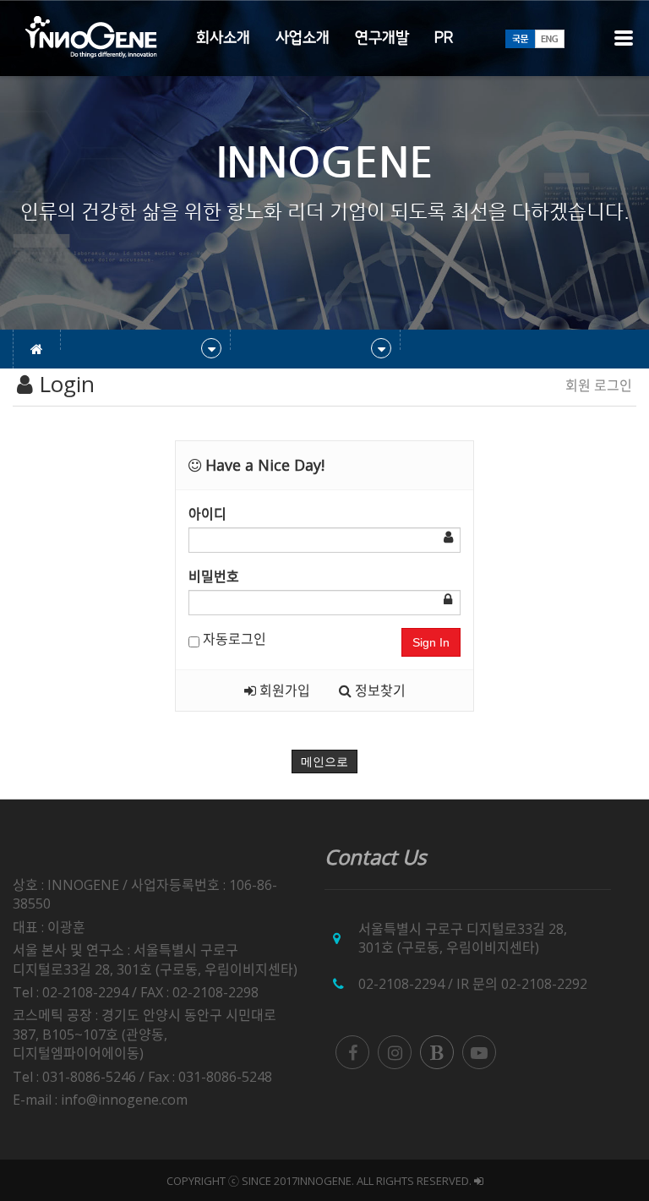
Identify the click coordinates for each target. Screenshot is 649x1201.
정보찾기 (379, 690)
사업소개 (302, 38)
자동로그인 (232, 639)
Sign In (431, 642)
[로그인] (478, 1180)
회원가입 (283, 690)
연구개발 (382, 38)
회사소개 (223, 38)
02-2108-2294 (401, 983)
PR (443, 38)
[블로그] (437, 1052)
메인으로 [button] (324, 761)
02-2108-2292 (544, 983)
